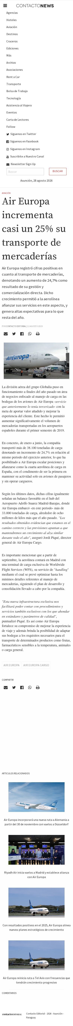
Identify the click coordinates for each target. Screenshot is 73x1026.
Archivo (11, 62)
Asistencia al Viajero (19, 105)
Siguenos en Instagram (25, 149)
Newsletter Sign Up (23, 164)
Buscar (58, 171)
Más (8, 55)
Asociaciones (14, 69)
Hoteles (11, 20)
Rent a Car (13, 77)
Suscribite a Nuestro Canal (27, 156)
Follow (10, 126)
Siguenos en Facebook (24, 141)
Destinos (12, 34)
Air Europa (11, 665)
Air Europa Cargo (36, 665)
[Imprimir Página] (37, 334)
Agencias (12, 12)
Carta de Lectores (17, 119)
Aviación (11, 27)
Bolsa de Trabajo (17, 91)
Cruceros (12, 41)
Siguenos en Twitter (23, 134)
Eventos (11, 112)
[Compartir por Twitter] (14, 334)
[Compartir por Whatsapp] (29, 334)
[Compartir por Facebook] (22, 334)
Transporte (13, 84)
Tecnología (13, 98)
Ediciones (12, 48)
